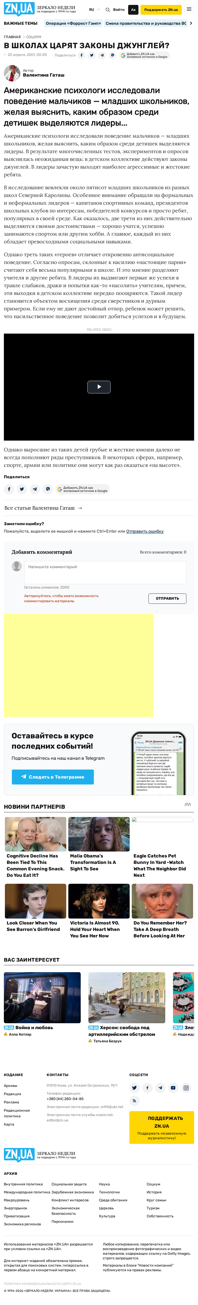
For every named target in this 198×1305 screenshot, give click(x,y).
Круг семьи (156, 1200)
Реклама (11, 1102)
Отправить (167, 598)
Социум (153, 1184)
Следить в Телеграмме (56, 777)
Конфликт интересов (70, 1200)
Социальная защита (69, 1184)
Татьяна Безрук (108, 1041)
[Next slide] (190, 23)
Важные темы (21, 23)
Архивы (10, 1086)
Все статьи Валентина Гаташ (39, 508)
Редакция (12, 1094)
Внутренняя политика (23, 1184)
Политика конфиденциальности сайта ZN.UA (42, 1284)
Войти (119, 9)
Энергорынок (15, 1208)
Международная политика (27, 1192)
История (154, 1192)
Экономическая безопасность (66, 1211)
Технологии (109, 1192)
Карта (9, 1124)
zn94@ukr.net (112, 1107)
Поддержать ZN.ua (161, 10)
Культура (107, 1216)
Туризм (153, 1208)
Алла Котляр (20, 1034)
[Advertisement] (78, 665)
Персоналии (62, 1221)
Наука (104, 1184)
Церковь (106, 1208)
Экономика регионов (22, 1224)
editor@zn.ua (57, 1120)
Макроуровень (16, 1200)
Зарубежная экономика (73, 1192)
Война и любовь (34, 1027)
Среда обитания (113, 1200)
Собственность (160, 1216)
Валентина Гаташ (43, 75)
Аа (133, 10)
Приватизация (17, 1216)
